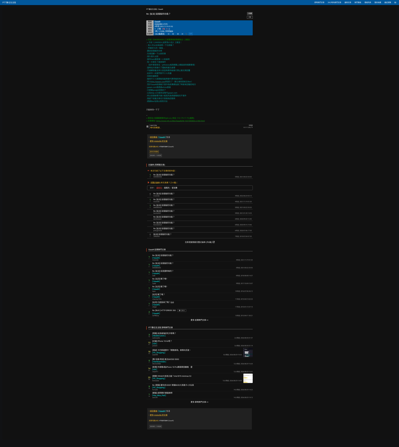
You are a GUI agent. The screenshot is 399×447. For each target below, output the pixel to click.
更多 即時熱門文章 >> (199, 402)
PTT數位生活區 (151, 9)
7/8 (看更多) (160, 34)
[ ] (156, 258)
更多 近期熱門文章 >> (199, 320)
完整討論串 (155, 183)
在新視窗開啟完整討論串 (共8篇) (200, 242)
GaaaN (160, 9)
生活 (159, 137)
